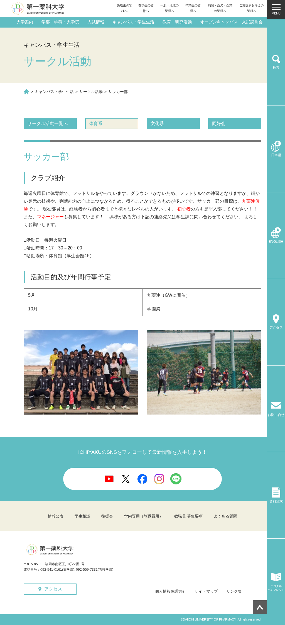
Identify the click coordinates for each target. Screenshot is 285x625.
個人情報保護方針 (170, 591)
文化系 (157, 123)
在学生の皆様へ (146, 8)
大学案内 (24, 21)
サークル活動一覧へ (48, 123)
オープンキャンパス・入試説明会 (231, 21)
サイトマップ (206, 591)
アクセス (53, 589)
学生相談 (82, 516)
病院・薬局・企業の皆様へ (220, 8)
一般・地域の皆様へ (169, 8)
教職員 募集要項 (188, 516)
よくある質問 (225, 516)
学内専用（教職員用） (143, 516)
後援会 (107, 516)
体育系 (95, 123)
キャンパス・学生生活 (133, 21)
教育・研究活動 (177, 21)
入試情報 (95, 21)
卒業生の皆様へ (193, 8)
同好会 (218, 123)
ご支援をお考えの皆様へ (251, 8)
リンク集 (234, 591)
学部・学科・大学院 (60, 21)
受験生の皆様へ (124, 8)
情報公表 (55, 516)
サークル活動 (91, 91)
